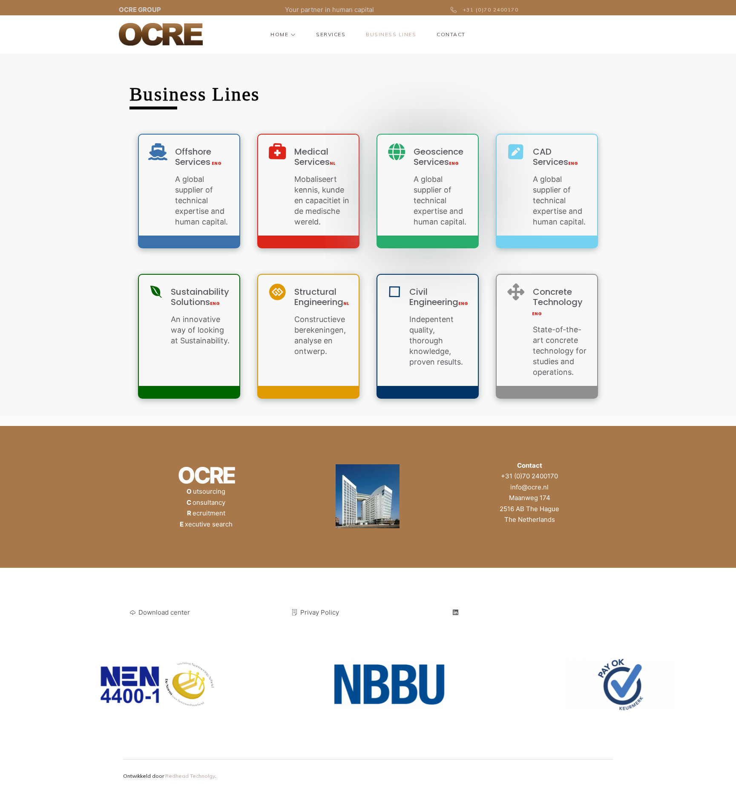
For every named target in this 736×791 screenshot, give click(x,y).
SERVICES (330, 34)
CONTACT (451, 34)
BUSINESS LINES (391, 34)
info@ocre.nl (529, 487)
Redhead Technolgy (190, 776)
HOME (279, 34)
